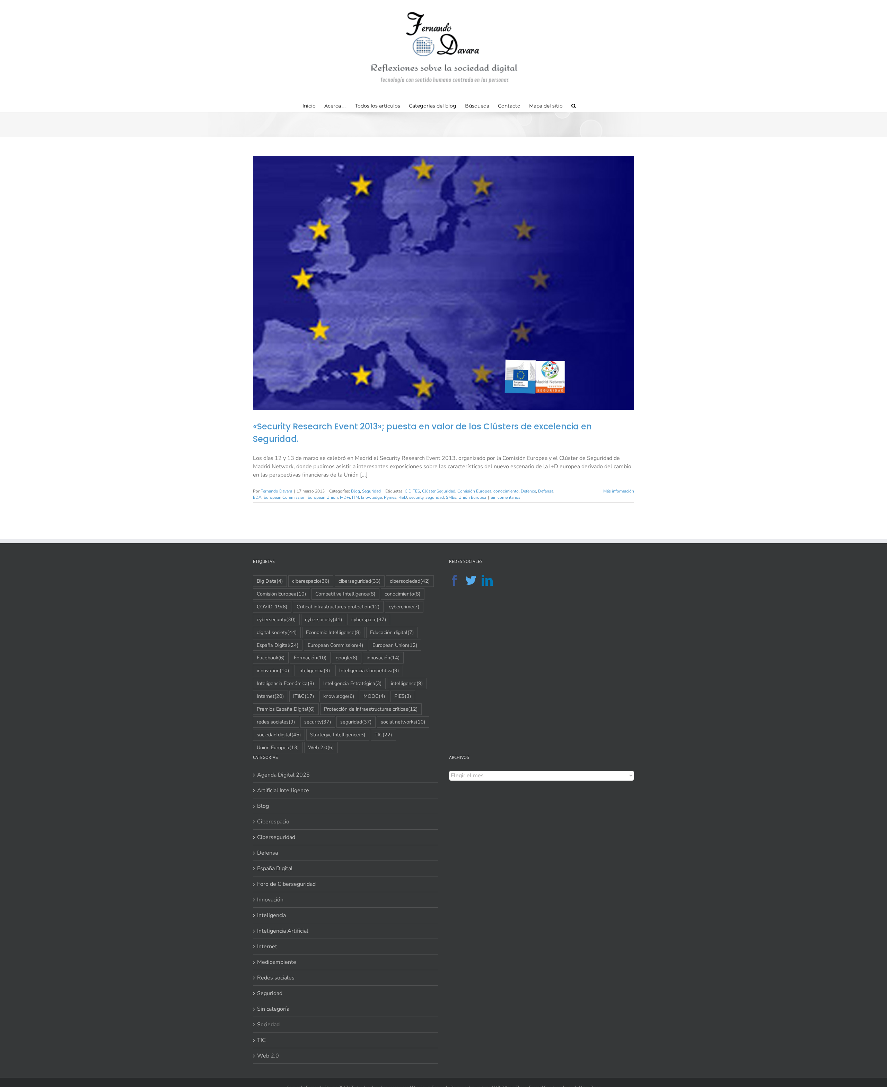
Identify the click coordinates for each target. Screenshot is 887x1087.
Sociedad (268, 1024)
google (347, 657)
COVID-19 (272, 606)
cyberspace (368, 619)
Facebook (271, 657)
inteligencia (314, 670)
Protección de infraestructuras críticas (371, 708)
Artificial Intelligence (283, 790)
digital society (277, 632)
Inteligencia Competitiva (369, 670)
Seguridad (371, 491)
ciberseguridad (360, 580)
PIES (402, 696)
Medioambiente (276, 962)
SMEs (451, 497)
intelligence (407, 683)
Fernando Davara (276, 491)
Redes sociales (276, 978)
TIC (383, 734)
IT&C (303, 696)
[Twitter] (470, 580)
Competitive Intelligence (345, 593)
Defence (528, 491)
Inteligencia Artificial (282, 931)
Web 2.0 (321, 747)
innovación (383, 657)
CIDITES (412, 491)
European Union (323, 497)
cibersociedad (410, 580)
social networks (403, 721)
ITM (355, 497)
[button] (573, 105)
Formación (310, 657)
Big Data (270, 580)
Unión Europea (472, 497)
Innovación (270, 900)
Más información (618, 491)
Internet (270, 696)
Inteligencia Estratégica (352, 683)
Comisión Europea (474, 491)
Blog (355, 491)
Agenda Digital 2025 (283, 775)
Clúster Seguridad (438, 491)
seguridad (434, 497)
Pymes (390, 497)
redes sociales (276, 721)
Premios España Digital (286, 708)
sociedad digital (279, 734)
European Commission (285, 497)
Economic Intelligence (333, 632)
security (416, 497)
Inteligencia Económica (285, 683)
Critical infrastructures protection (338, 606)
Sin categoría (273, 1009)
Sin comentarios (505, 497)
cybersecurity (276, 619)
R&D (402, 497)
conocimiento (506, 491)
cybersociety (323, 619)
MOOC (374, 696)
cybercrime (404, 606)
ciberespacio (311, 580)
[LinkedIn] (487, 580)
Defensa (545, 491)
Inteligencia (271, 915)
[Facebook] (454, 580)
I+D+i (345, 497)
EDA (257, 497)
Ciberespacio (273, 821)
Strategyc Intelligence (338, 734)
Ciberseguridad (276, 837)
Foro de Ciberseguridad (286, 884)
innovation (273, 670)
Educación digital (392, 632)
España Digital (278, 645)
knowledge (371, 497)
